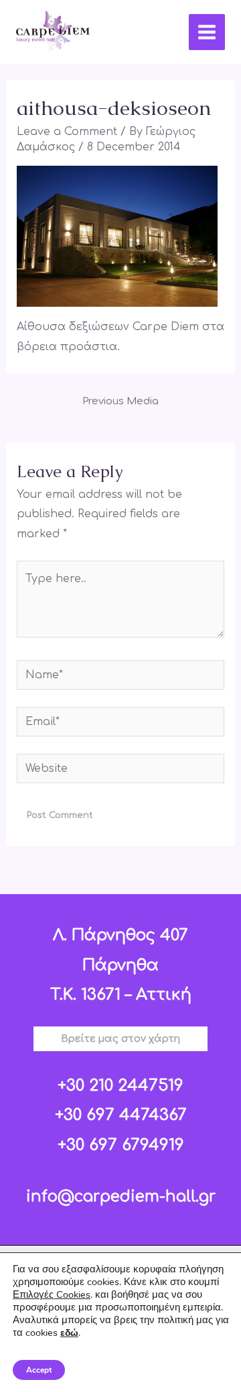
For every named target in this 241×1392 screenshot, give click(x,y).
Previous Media (120, 401)
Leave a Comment (67, 132)
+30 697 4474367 (121, 1115)
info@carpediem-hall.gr (121, 1196)
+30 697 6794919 (121, 1145)
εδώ (69, 1333)
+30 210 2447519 (120, 1086)
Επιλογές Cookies (51, 1294)
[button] (120, 1038)
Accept (39, 1370)
